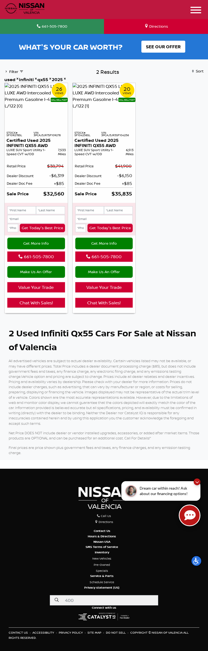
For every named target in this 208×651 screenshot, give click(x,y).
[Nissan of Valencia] (24, 8)
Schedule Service (102, 582)
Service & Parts (101, 575)
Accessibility (43, 632)
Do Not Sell (116, 632)
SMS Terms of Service (102, 546)
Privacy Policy (71, 632)
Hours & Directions (102, 536)
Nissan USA (101, 541)
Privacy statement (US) (101, 587)
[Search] (56, 600)
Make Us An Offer (36, 272)
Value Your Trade (36, 287)
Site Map (94, 632)
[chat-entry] (189, 515)
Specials (102, 571)
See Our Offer (163, 47)
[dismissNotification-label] (197, 481)
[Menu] (195, 11)
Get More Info (36, 243)
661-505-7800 (38, 257)
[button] (196, 561)
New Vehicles (101, 558)
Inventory (102, 552)
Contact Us (102, 530)
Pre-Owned (102, 565)
